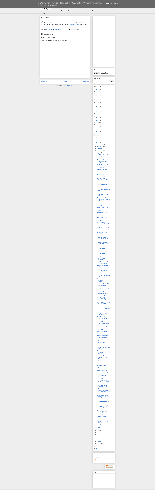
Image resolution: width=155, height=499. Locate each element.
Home (65, 81)
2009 (97, 126)
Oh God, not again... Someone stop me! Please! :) (102, 258)
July (98, 430)
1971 (97, 448)
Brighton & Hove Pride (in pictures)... (103, 266)
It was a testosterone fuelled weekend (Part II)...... (103, 248)
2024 (97, 93)
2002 (97, 142)
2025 (97, 91)
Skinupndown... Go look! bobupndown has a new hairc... (103, 199)
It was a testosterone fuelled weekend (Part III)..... (103, 244)
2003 (97, 140)
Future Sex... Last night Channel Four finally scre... (103, 426)
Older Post (86, 81)
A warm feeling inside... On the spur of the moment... (102, 377)
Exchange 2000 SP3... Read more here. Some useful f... (103, 396)
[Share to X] (75, 29)
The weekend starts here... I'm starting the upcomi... (103, 219)
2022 (97, 98)
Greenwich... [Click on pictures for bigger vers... (102, 357)
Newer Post (44, 81)
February (99, 441)
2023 (97, 95)
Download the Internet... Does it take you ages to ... (103, 323)
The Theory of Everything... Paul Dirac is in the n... (103, 352)
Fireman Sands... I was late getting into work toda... (102, 234)
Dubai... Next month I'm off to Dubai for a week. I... (103, 229)
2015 (97, 113)
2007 (97, 131)
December (100, 144)
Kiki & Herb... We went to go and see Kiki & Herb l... (103, 318)
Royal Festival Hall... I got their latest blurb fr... (103, 262)
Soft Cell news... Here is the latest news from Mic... (103, 362)
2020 (97, 102)
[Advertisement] (104, 41)
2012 (97, 120)
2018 (97, 107)
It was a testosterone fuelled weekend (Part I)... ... (103, 253)
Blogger (80, 495)
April (98, 436)
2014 (97, 115)
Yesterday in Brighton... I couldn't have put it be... (103, 332)
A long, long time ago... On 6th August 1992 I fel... (103, 382)
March (99, 439)
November (100, 146)
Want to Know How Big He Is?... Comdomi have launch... (103, 303)
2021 (97, 100)
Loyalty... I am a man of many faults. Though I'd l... (103, 339)
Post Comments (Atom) (68, 85)
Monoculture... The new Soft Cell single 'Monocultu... (103, 280)
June (98, 432)
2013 (97, 118)
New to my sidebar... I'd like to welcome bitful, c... (103, 184)
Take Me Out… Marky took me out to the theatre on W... (102, 406)
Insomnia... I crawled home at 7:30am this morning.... (102, 204)
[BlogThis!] (73, 29)
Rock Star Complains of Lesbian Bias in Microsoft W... (103, 290)
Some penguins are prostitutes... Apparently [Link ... (103, 275)
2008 (97, 129)
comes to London (74, 24)
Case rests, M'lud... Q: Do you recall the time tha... (103, 285)
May (98, 434)
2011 (97, 122)
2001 (97, 446)
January (99, 443)
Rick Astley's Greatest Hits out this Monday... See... (103, 156)
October (99, 148)
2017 (97, 109)
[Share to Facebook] (76, 29)
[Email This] (72, 29)
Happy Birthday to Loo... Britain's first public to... (103, 294)
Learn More (109, 3)
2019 (97, 104)
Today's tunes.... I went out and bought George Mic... (103, 392)
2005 (97, 135)
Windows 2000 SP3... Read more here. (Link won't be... (103, 421)
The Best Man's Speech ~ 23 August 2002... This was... (103, 194)
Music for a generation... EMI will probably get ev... (103, 171)
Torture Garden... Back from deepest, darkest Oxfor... (103, 209)
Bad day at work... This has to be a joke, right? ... (103, 372)
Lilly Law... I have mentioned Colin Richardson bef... (102, 299)
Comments (99, 460)
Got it (116, 3)
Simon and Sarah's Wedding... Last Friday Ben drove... (103, 179)
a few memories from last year (58, 25)
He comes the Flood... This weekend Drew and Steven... (102, 313)
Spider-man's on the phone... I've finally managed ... (102, 411)
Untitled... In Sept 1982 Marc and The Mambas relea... (103, 189)
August (99, 153)
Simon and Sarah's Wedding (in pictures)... (103, 175)
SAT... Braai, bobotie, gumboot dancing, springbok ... (102, 270)
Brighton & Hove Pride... (103, 335)
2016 (97, 111)
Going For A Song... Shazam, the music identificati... (102, 239)
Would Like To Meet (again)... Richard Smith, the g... (102, 328)
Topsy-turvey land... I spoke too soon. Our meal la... (102, 367)
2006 (97, 133)
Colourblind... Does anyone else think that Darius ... (103, 401)
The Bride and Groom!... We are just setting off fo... (103, 214)
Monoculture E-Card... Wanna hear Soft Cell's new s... (103, 224)
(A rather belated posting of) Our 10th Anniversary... (103, 166)
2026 (97, 89)
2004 (97, 137)
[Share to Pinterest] (78, 29)
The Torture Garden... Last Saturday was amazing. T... (102, 161)
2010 (97, 124)
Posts (97, 457)
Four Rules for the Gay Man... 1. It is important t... (103, 308)
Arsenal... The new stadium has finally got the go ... (103, 416)
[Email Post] (69, 29)
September (100, 150)
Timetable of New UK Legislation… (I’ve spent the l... (102, 387)
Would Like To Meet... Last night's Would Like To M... (103, 347)
